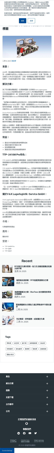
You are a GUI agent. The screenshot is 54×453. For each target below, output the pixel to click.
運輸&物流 (10, 354)
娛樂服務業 (33, 343)
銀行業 (24, 343)
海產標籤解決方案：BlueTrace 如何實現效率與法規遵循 (33, 293)
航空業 (16, 343)
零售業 (9, 343)
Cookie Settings (7, 450)
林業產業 (10, 349)
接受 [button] (22, 21)
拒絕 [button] (31, 21)
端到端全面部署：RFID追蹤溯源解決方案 (32, 280)
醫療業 (27, 349)
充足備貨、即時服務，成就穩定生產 (30, 319)
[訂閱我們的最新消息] (26, 423)
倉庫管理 (43, 349)
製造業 (13, 61)
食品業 (42, 343)
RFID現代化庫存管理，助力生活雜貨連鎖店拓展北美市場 (33, 267)
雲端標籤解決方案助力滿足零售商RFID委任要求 (33, 305)
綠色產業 (19, 349)
